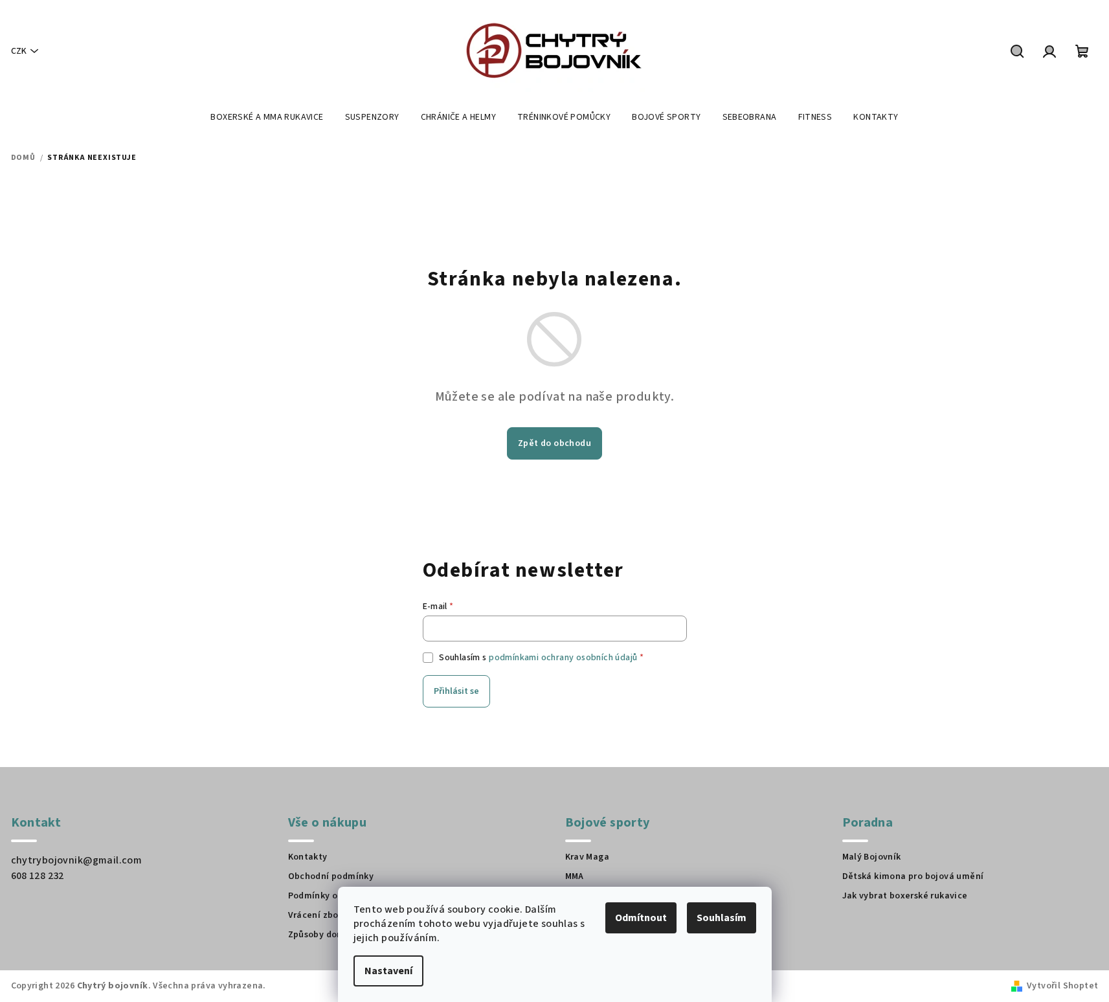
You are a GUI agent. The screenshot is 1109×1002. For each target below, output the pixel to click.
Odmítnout (641, 918)
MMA (574, 876)
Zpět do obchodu (554, 443)
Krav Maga (587, 857)
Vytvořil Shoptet (1062, 985)
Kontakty (308, 857)
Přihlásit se (456, 691)
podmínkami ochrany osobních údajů (563, 657)
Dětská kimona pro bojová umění (913, 876)
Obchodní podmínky (331, 876)
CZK (19, 51)
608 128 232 (37, 876)
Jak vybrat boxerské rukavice (905, 895)
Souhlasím (721, 918)
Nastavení (388, 971)
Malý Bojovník (871, 857)
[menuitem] (266, 117)
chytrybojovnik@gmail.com (76, 860)
